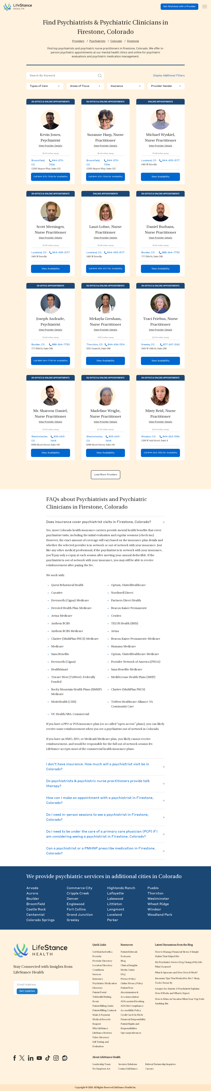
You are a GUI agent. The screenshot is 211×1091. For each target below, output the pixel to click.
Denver (73, 899)
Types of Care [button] (45, 86)
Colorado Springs (40, 920)
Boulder (32, 899)
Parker (112, 920)
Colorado (116, 41)
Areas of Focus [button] (85, 86)
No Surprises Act (101, 1069)
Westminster (158, 899)
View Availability (160, 177)
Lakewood (115, 899)
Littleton (114, 904)
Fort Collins (76, 909)
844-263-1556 (171, 436)
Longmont (115, 909)
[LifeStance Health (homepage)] (17, 7)
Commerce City (79, 888)
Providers (78, 41)
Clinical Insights (129, 965)
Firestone (133, 41)
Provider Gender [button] (166, 86)
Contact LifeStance (127, 1069)
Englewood (75, 904)
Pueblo (153, 888)
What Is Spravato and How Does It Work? (176, 972)
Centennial (35, 915)
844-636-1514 (116, 344)
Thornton (155, 893)
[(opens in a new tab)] (14, 1058)
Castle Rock (36, 909)
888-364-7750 (171, 252)
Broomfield (35, 904)
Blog (123, 961)
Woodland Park (159, 915)
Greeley (73, 920)
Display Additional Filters (169, 76)
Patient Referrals (129, 952)
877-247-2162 (171, 344)
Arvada (32, 888)
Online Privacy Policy (132, 983)
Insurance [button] (126, 86)
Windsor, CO (148, 436)
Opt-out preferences (131, 1033)
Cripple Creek (78, 893)
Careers (149, 1069)
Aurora (32, 893)
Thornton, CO (94, 344)
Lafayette (115, 893)
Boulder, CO (148, 252)
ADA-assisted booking (132, 1001)
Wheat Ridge (158, 904)
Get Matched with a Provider (179, 7)
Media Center (128, 970)
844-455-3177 (171, 160)
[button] (102, 961)
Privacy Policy (128, 979)
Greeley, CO (147, 344)
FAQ (123, 974)
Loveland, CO (148, 160)
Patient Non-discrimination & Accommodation (130, 992)
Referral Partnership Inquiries (160, 1064)
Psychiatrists (97, 41)
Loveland (114, 915)
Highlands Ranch (121, 888)
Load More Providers (105, 475)
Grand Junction (80, 915)
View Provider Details (50, 145)
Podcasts (125, 956)
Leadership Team (101, 1064)
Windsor (154, 909)
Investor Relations (127, 1064)
